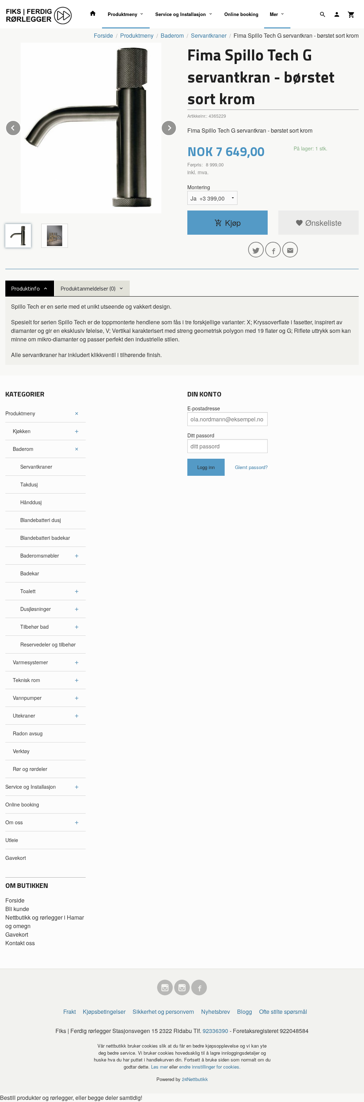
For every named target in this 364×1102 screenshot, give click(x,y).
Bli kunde (17, 909)
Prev (20, 126)
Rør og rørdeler (30, 768)
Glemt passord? (251, 467)
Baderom (23, 448)
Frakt (69, 1011)
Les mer (160, 1066)
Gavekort (15, 857)
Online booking (241, 14)
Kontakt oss (20, 943)
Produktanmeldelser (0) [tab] (88, 288)
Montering (198, 187)
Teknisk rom (26, 679)
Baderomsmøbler (39, 555)
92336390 (215, 1031)
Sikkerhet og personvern (163, 1011)
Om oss (14, 822)
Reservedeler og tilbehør (48, 644)
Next (176, 126)
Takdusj (29, 484)
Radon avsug (28, 733)
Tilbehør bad (34, 626)
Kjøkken (22, 431)
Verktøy (21, 751)
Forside (103, 35)
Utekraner (24, 715)
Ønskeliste (322, 222)
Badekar (29, 573)
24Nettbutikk (195, 1079)
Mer (274, 14)
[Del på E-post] (290, 249)
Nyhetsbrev (215, 1011)
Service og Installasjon (180, 14)
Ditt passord (200, 435)
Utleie (11, 839)
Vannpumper (27, 697)
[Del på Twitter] (256, 249)
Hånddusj (31, 502)
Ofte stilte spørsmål (283, 1011)
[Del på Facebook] (273, 249)
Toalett (28, 591)
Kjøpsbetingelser (104, 1011)
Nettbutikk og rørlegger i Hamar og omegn (44, 921)
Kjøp (233, 222)
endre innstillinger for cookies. (210, 1066)
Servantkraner (36, 466)
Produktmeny (122, 14)
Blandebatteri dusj (40, 519)
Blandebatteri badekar (45, 537)
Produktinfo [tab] (25, 288)
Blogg (244, 1011)
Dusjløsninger (35, 608)
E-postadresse (203, 408)
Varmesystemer (30, 662)
